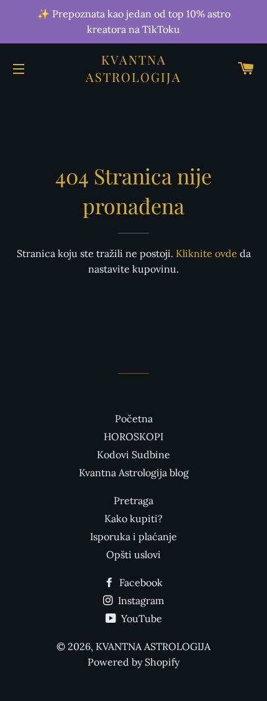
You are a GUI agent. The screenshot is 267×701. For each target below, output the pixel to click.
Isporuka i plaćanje (133, 536)
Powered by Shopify (133, 662)
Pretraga (133, 500)
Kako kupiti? (133, 518)
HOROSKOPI (133, 436)
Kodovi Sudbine (133, 454)
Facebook (140, 582)
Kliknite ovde (206, 253)
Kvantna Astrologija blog (134, 472)
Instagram (139, 600)
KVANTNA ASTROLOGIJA (133, 68)
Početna (134, 418)
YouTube (140, 618)
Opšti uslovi (133, 554)
